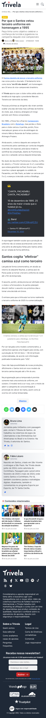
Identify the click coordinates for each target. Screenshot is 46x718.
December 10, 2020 (16, 231)
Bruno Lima (16, 421)
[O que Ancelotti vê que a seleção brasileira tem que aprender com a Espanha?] (34, 510)
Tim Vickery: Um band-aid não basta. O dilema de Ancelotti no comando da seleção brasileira (12, 522)
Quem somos (9, 628)
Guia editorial (9, 632)
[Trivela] (11, 4)
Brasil (10, 12)
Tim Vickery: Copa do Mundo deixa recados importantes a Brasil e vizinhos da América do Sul (33, 551)
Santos (23, 401)
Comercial (29, 639)
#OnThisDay (14, 213)
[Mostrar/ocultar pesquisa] (42, 4)
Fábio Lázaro (16, 456)
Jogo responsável (33, 642)
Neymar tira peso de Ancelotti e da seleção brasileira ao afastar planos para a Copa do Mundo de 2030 (11, 551)
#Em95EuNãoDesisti (18, 210)
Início (5, 12)
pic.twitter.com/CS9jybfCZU (23, 222)
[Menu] (37, 4)
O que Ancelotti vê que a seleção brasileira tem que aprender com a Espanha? (33, 522)
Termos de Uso (32, 628)
